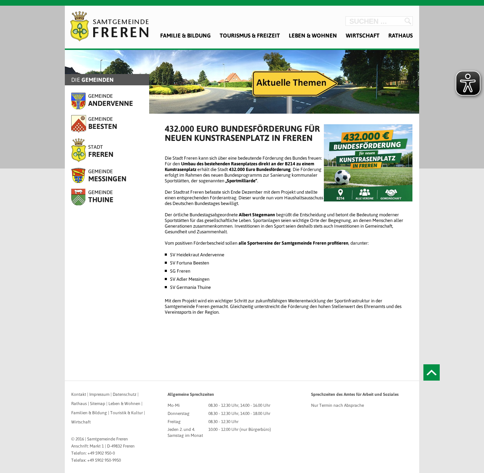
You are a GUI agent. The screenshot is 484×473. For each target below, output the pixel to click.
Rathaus (400, 35)
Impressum (99, 394)
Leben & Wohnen (313, 35)
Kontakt (78, 394)
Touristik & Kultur (126, 412)
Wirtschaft (362, 35)
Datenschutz (124, 394)
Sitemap (97, 403)
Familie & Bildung (185, 35)
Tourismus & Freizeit (250, 35)
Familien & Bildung (89, 412)
